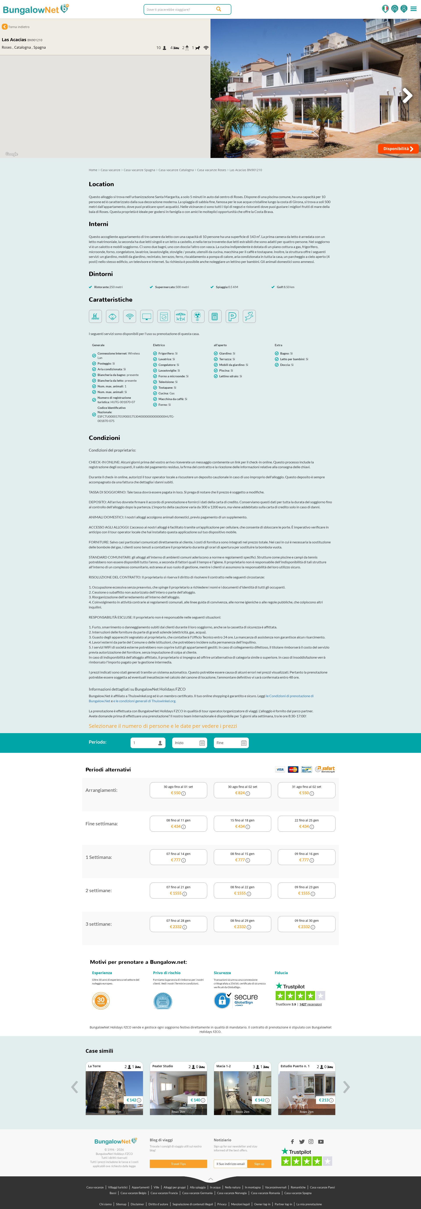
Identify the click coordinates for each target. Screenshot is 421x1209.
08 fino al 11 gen (178, 823)
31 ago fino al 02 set (306, 790)
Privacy (222, 1204)
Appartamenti (140, 1187)
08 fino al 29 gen (242, 923)
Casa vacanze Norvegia (232, 1193)
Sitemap (121, 1204)
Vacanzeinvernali (275, 1187)
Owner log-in (262, 1204)
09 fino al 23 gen (307, 890)
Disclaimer (137, 1204)
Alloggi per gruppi (175, 1187)
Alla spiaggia (198, 1187)
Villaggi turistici (117, 1187)
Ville (156, 1187)
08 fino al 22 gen (242, 890)
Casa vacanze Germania (197, 1193)
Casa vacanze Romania (265, 1193)
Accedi (403, 9)
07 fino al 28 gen (178, 923)
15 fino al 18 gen (242, 823)
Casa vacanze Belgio (133, 1193)
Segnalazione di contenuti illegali (193, 1204)
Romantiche (298, 1187)
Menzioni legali (240, 1204)
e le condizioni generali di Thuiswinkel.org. (144, 701)
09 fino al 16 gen (307, 857)
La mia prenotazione (309, 1204)
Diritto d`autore (158, 1204)
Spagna (40, 47)
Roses (7, 47)
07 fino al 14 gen (178, 857)
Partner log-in (283, 1204)
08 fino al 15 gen (242, 857)
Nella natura (233, 1187)
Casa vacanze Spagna (298, 1193)
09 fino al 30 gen (307, 923)
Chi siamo (105, 1204)
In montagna (253, 1187)
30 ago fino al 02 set (242, 790)
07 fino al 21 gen (178, 890)
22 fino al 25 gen (307, 823)
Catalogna (22, 47)
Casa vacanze (95, 1187)
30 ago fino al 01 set (178, 790)
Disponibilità (397, 148)
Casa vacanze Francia (164, 1193)
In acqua (215, 1187)
